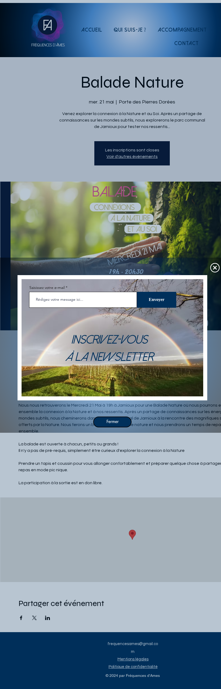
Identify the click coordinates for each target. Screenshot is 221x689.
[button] (215, 267)
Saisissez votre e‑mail (47, 287)
